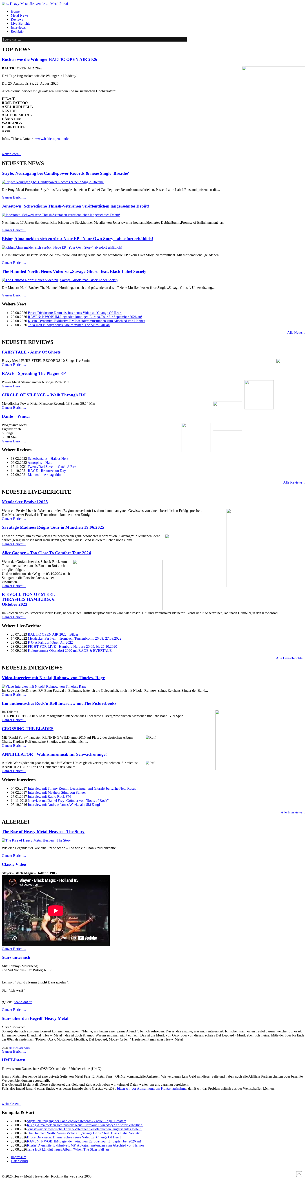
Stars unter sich (16, 957)
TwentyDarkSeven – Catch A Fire (52, 466)
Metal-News (19, 15)
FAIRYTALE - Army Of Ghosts (31, 352)
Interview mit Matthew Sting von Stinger (57, 792)
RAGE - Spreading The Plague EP (34, 373)
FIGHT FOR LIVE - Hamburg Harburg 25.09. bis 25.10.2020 (72, 646)
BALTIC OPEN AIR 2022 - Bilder (53, 634)
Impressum (18, 1157)
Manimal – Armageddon (45, 475)
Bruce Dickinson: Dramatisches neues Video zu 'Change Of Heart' (75, 313)
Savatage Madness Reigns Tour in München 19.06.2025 (53, 527)
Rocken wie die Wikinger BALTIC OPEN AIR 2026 (49, 59)
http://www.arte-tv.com (19, 1048)
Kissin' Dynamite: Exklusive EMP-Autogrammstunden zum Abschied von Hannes (86, 321)
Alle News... (296, 332)
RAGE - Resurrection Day (47, 471)
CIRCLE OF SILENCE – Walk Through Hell (44, 395)
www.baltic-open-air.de (52, 139)
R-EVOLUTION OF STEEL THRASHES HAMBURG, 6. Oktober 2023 (29, 599)
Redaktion (18, 31)
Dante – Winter (16, 416)
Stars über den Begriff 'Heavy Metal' (35, 1018)
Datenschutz (19, 1161)
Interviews (18, 27)
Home (15, 11)
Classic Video (14, 864)
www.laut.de (23, 1002)
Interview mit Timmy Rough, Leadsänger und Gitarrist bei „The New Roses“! (83, 788)
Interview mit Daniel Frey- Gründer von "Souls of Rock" (68, 800)
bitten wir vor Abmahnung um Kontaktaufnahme (151, 1088)
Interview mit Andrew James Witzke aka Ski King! (64, 804)
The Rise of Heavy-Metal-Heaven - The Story (43, 831)
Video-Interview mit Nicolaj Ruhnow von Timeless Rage (53, 677)
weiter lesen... (11, 154)
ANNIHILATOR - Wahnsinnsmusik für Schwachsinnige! (54, 754)
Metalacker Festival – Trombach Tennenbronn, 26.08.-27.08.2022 (74, 638)
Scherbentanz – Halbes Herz (48, 458)
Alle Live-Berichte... (290, 658)
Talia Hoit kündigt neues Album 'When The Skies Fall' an (69, 325)
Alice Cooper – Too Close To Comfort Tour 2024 (46, 552)
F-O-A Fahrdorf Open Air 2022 (50, 642)
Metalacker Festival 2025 (25, 501)
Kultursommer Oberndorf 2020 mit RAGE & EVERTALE (70, 650)
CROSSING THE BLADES (27, 728)
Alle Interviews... (293, 812)
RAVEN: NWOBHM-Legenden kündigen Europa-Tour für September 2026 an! (85, 317)
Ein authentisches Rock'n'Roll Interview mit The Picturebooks (59, 703)
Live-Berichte (20, 23)
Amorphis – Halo (40, 462)
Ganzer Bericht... (14, 197)
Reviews (17, 19)
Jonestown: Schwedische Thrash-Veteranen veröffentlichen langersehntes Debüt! (75, 206)
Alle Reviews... (294, 482)
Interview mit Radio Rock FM (49, 796)
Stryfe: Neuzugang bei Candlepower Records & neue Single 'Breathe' (65, 173)
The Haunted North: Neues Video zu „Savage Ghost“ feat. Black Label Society (74, 271)
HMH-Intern (13, 1060)
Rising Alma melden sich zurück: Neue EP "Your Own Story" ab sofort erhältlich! (77, 238)
